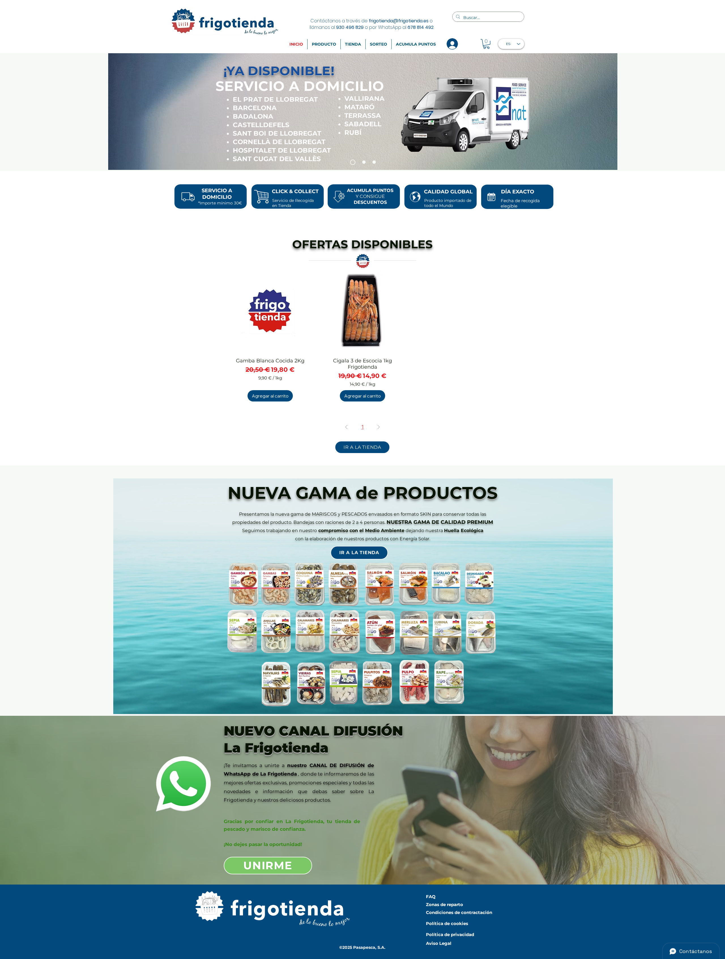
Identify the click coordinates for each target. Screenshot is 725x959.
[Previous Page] (346, 427)
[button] (486, 44)
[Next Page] (378, 427)
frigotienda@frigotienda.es (398, 21)
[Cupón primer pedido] (362, 162)
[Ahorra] (373, 162)
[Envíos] (351, 162)
